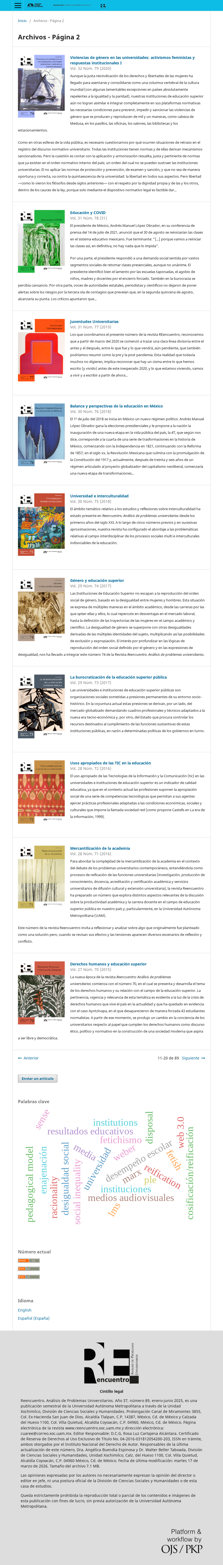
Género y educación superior (97, 580)
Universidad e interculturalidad (99, 495)
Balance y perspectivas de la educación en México (116, 406)
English (25, 1310)
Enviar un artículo (38, 1078)
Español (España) (33, 1318)
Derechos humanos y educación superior (108, 964)
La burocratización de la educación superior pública (118, 677)
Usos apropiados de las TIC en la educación (110, 763)
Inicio (22, 20)
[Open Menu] (18, 5)
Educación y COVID (88, 212)
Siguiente (190, 1058)
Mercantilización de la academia (100, 848)
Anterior (31, 1058)
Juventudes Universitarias (94, 321)
